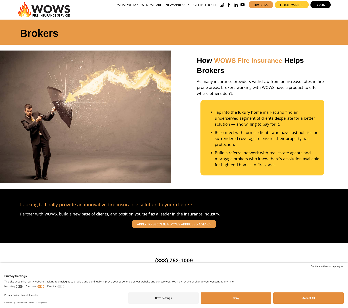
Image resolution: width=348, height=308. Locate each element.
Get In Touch (204, 5)
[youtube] (242, 4)
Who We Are (151, 5)
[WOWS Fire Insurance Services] (44, 9)
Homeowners (291, 5)
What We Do (127, 5)
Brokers (261, 5)
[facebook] (228, 4)
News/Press (175, 5)
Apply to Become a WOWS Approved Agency (174, 224)
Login (321, 5)
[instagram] (221, 4)
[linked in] (235, 4)
